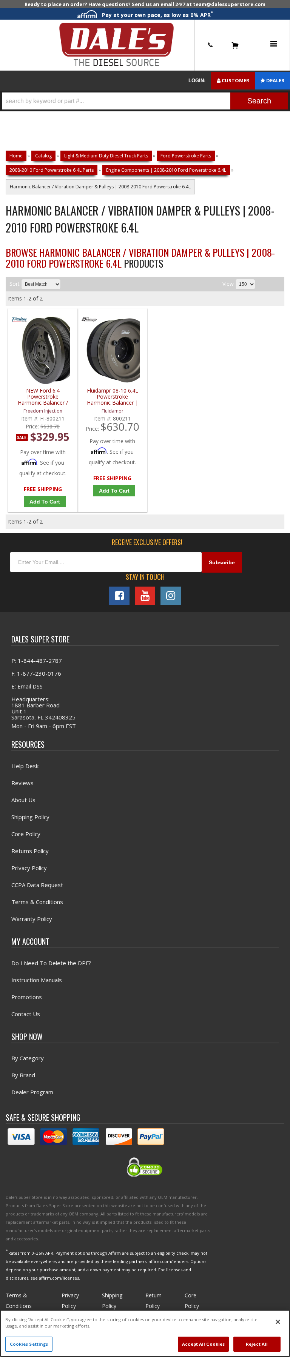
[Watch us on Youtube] (145, 596)
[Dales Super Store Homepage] (116, 45)
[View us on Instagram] (170, 596)
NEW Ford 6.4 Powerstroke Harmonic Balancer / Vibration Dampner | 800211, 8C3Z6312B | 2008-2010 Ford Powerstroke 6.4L (42, 397)
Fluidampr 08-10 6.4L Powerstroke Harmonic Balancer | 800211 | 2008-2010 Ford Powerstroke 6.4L (112, 397)
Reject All (257, 1344)
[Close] (278, 1322)
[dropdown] (273, 45)
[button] (145, 100)
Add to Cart (44, 502)
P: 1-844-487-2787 (36, 660)
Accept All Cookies (203, 1344)
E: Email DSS (27, 686)
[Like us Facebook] (119, 596)
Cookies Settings (29, 1344)
